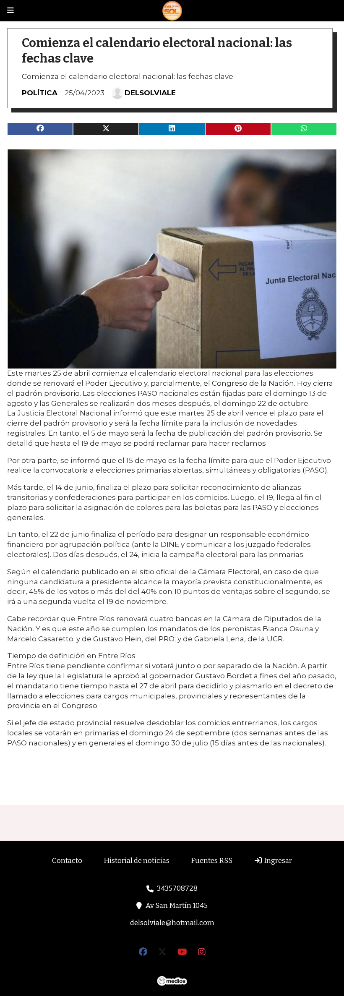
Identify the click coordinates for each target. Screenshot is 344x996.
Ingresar (277, 860)
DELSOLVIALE (150, 93)
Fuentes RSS (211, 860)
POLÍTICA (39, 93)
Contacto (67, 860)
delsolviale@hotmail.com (172, 922)
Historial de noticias (136, 860)
